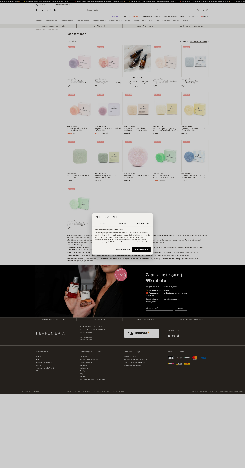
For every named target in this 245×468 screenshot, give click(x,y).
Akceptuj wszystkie (141, 249)
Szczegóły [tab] (122, 223)
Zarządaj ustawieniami (122, 249)
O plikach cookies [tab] (143, 223)
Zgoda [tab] (102, 223)
